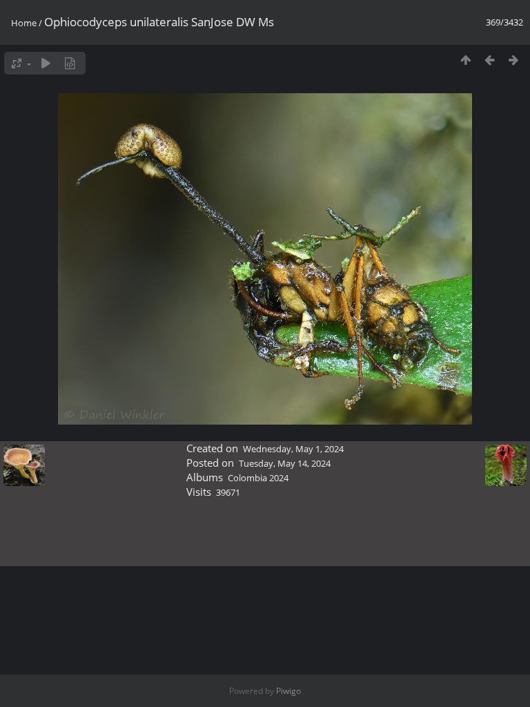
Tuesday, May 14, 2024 (285, 463)
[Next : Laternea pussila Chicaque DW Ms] (514, 60)
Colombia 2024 (258, 478)
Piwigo (288, 691)
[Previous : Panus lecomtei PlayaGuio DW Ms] (490, 60)
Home (24, 23)
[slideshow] (46, 63)
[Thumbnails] (465, 60)
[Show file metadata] (70, 63)
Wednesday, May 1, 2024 (293, 449)
